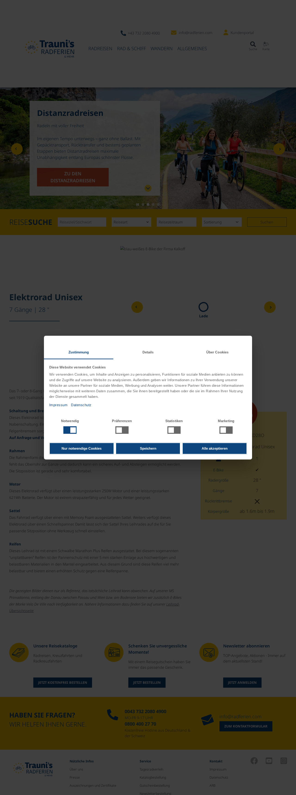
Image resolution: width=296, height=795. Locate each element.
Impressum (58, 405)
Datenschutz (81, 405)
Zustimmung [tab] (78, 352)
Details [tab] (148, 352)
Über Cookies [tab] (217, 352)
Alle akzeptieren (215, 448)
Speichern (148, 448)
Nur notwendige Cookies (82, 448)
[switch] (122, 430)
